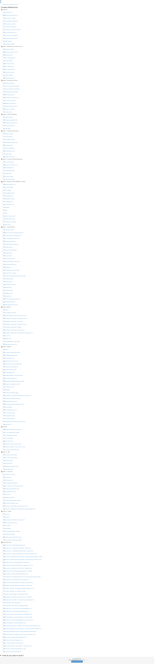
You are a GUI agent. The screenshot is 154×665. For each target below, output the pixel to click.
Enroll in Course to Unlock (77, 661)
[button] (0, 1)
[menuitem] (0, 2)
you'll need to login (81, 660)
